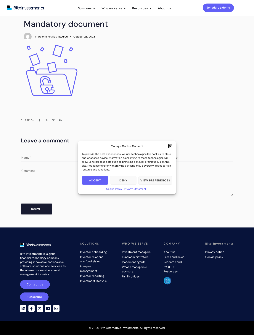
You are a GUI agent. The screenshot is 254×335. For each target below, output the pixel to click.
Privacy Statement (135, 189)
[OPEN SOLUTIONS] (94, 8)
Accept (95, 180)
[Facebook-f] (31, 308)
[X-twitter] (40, 308)
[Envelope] (56, 308)
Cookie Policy (114, 189)
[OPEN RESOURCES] (150, 8)
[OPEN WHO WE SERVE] (124, 8)
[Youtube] (48, 308)
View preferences (155, 180)
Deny (123, 180)
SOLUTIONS (89, 243)
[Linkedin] (23, 308)
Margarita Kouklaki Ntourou (51, 36)
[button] (170, 146)
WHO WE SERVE (135, 243)
